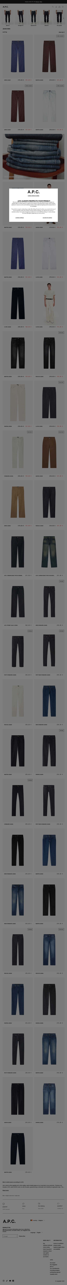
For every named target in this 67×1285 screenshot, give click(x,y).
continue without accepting (33, 195)
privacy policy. (41, 213)
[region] (33, 205)
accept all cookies (47, 217)
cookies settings (20, 217)
